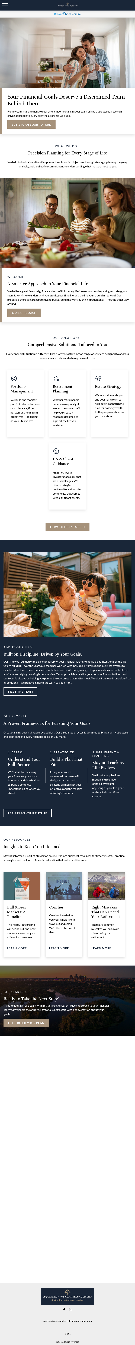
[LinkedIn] (70, 1309)
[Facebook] (64, 1309)
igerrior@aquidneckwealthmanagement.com (67, 1320)
